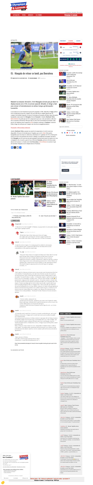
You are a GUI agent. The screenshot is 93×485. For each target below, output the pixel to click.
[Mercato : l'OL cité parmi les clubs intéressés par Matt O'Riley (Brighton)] (40, 197)
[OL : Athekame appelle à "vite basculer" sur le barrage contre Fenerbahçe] (62, 193)
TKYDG (24, 15)
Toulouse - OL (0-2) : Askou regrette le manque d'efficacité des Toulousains (52, 203)
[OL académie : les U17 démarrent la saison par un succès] (62, 87)
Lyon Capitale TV (66, 478)
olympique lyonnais (20, 212)
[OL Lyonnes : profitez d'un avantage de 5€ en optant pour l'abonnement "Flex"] (62, 74)
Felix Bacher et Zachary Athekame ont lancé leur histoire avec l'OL (74, 230)
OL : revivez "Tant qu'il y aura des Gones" (47, 216)
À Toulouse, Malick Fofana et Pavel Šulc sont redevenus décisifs (74, 211)
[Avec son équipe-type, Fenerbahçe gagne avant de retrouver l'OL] (62, 201)
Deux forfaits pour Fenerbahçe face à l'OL (72, 81)
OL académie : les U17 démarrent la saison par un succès (74, 86)
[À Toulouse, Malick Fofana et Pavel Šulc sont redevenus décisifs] (62, 212)
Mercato (30, 15)
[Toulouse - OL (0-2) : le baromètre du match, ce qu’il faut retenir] (62, 242)
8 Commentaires (43, 78)
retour (44, 133)
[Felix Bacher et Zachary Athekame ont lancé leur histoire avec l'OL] (62, 231)
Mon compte (79, 12)
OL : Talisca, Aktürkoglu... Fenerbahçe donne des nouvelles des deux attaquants (74, 98)
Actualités (16, 15)
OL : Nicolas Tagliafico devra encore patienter (73, 92)
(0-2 (32, 122)
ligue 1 (12, 212)
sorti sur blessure (43, 142)
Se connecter (68, 12)
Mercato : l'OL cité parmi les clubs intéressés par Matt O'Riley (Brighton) (52, 194)
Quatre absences (14, 119)
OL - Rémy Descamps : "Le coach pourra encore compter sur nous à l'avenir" (74, 186)
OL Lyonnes (39, 15)
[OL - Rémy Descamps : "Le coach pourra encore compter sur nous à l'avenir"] (62, 186)
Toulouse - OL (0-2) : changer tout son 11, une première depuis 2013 (74, 206)
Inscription (74, 12)
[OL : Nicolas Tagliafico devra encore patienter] (22, 194)
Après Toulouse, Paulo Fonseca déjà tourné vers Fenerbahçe (73, 120)
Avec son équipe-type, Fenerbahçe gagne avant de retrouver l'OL (74, 200)
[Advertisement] (46, 28)
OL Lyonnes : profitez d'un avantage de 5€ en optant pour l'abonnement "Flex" (74, 74)
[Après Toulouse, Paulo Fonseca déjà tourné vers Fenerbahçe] (62, 120)
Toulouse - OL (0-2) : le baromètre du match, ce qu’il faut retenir (74, 241)
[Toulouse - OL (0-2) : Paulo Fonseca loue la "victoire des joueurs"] (62, 236)
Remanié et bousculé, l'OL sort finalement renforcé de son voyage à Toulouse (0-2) (74, 218)
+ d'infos (79, 247)
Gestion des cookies (58, 478)
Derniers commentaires (70, 135)
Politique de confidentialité (47, 478)
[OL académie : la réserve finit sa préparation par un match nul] (62, 225)
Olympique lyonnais (24, 209)
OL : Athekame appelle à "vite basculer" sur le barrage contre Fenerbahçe (74, 193)
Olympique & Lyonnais (70, 15)
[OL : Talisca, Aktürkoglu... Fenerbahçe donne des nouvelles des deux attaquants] (40, 187)
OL (15, 212)
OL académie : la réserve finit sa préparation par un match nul (74, 224)
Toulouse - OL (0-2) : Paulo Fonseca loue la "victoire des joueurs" (74, 236)
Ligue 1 (20, 209)
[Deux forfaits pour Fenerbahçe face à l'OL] (62, 81)
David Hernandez (34, 78)
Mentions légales (34, 478)
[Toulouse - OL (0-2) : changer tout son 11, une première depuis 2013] (62, 206)
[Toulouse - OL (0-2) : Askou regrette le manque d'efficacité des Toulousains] (40, 206)
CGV (39, 478)
